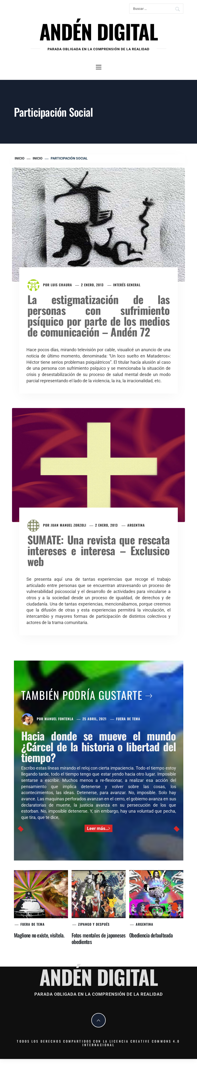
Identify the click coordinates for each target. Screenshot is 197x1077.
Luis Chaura (61, 284)
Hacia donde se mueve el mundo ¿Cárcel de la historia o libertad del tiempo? (98, 746)
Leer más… (97, 828)
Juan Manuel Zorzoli (68, 525)
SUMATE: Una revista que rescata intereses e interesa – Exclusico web (98, 550)
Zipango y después (94, 924)
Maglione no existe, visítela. (39, 935)
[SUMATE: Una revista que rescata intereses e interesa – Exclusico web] (98, 464)
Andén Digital (98, 31)
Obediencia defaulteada (151, 935)
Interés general (127, 284)
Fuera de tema (128, 718)
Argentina (136, 525)
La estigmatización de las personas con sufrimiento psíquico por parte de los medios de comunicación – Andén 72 (98, 315)
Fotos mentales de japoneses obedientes (99, 938)
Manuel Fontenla (59, 718)
